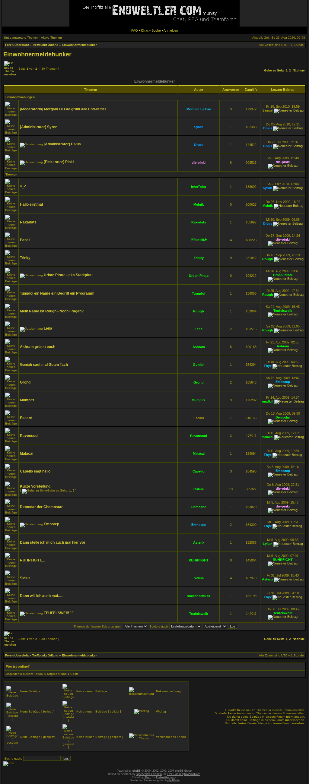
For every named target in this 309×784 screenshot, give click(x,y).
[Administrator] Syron (38, 127)
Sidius (25, 578)
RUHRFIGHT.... (32, 560)
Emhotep (283, 382)
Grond (25, 382)
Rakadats (28, 222)
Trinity (25, 258)
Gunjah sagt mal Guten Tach (44, 364)
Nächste (299, 70)
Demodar (283, 417)
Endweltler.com (165, 777)
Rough (267, 259)
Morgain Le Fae (198, 109)
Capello (199, 471)
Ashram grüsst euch (37, 347)
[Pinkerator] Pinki (59, 162)
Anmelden (171, 30)
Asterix (198, 542)
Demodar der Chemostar (41, 507)
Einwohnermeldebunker (79, 44)
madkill (267, 401)
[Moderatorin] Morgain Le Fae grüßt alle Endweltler (63, 109)
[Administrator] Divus (62, 144)
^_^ (23, 187)
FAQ (134, 30)
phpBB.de (173, 780)
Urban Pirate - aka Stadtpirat (68, 275)
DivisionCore (192, 774)
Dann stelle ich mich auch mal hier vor (52, 542)
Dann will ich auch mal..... (41, 596)
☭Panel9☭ (198, 240)
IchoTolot (198, 186)
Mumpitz (27, 400)
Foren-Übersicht (17, 44)
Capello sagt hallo (35, 471)
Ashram (199, 347)
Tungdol (198, 293)
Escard (26, 418)
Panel (25, 240)
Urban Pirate (199, 275)
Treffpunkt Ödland (45, 44)
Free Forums (175, 774)
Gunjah (199, 364)
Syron (198, 127)
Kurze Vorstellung (35, 486)
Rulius (198, 489)
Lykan (267, 543)
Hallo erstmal (31, 204)
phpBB (136, 770)
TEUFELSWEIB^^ (59, 613)
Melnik (198, 204)
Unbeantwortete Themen (21, 37)
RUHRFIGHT (199, 560)
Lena (48, 328)
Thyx (268, 366)
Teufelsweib (282, 310)
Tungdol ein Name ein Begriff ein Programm (57, 293)
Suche (156, 30)
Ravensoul (29, 436)
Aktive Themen (51, 37)
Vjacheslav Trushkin (149, 774)
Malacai (267, 437)
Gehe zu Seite (274, 70)
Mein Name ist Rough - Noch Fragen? (52, 311)
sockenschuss (198, 596)
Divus (267, 128)
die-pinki (198, 162)
